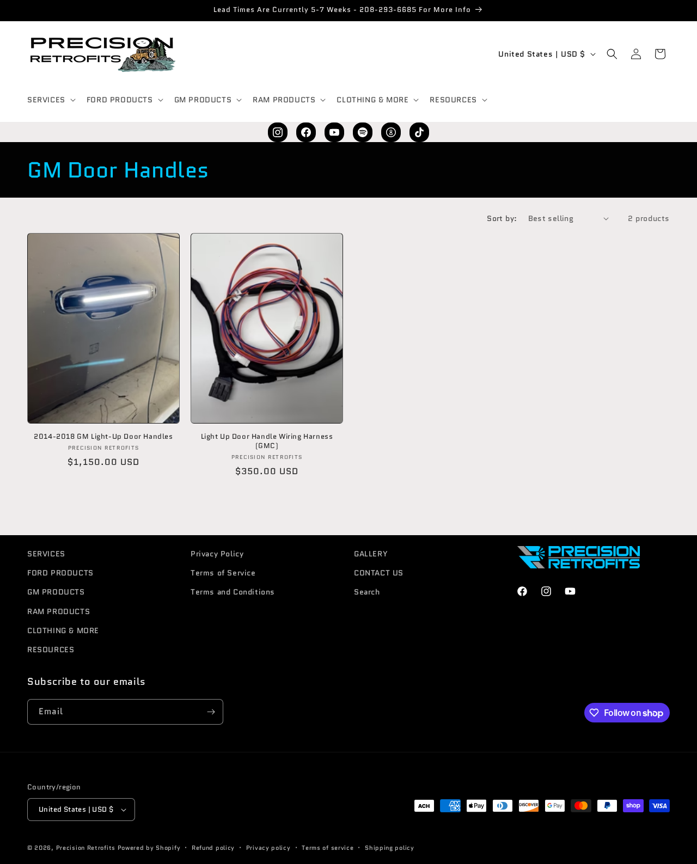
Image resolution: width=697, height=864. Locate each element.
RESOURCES (50, 649)
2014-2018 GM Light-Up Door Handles (103, 437)
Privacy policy (268, 847)
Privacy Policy (217, 553)
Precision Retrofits (85, 847)
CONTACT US (378, 572)
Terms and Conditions (233, 591)
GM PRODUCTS (56, 591)
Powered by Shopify (149, 847)
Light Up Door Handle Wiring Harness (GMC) (267, 441)
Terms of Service (223, 572)
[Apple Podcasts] (391, 132)
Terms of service (327, 847)
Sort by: (502, 218)
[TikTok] (419, 132)
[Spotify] (362, 132)
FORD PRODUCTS (60, 572)
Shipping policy (389, 847)
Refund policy (213, 847)
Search (367, 591)
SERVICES (46, 553)
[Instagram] (278, 132)
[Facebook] (306, 132)
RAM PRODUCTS (58, 611)
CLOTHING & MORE (63, 630)
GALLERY (371, 553)
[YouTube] (334, 132)
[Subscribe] (211, 712)
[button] (50, 99)
